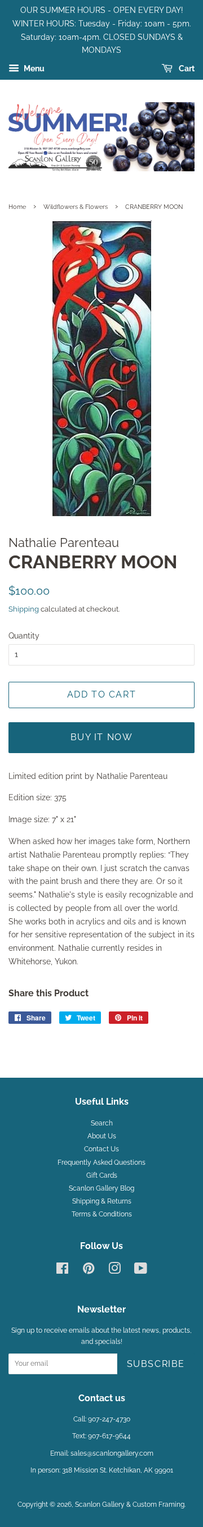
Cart (186, 68)
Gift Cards (101, 1175)
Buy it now (101, 737)
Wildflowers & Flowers (75, 206)
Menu (33, 68)
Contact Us (101, 1149)
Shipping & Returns (101, 1201)
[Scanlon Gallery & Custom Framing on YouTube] (140, 1271)
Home (17, 206)
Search (102, 1123)
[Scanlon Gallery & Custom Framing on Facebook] (62, 1271)
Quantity (23, 635)
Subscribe (156, 1364)
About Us (101, 1136)
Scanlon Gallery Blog (101, 1188)
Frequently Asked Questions (101, 1162)
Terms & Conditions (102, 1214)
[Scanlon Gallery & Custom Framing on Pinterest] (88, 1271)
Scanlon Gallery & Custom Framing (129, 1504)
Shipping (23, 609)
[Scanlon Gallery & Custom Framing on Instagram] (114, 1271)
